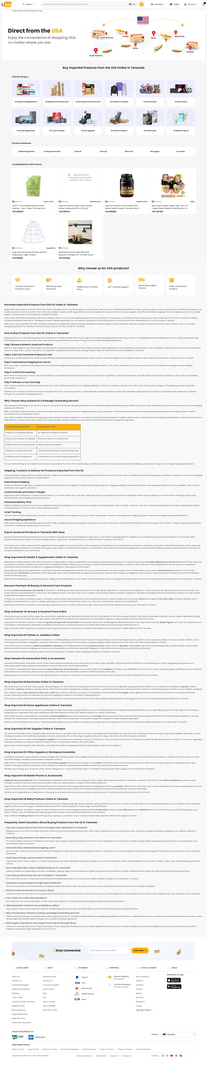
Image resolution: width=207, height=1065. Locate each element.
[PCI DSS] (17, 1037)
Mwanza (139, 981)
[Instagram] (167, 1056)
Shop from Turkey (125, 1049)
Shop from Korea (89, 1049)
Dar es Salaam (142, 976)
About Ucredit (49, 1001)
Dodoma (140, 997)
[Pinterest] (181, 1056)
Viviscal (52, 151)
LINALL (192, 202)
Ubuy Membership (20, 1014)
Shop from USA (18, 1049)
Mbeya (139, 993)
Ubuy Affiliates (49, 1006)
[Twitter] (176, 1056)
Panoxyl (77, 151)
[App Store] (174, 981)
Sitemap (15, 993)
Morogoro (140, 1001)
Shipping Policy (18, 1006)
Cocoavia (154, 151)
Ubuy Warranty (18, 1018)
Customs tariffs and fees (23, 1001)
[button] (158, 4)
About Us (16, 976)
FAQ (44, 997)
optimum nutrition (96, 202)
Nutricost (103, 151)
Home (14, 11)
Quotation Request (20, 985)
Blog (45, 993)
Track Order (17, 997)
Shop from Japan (50, 1049)
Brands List (47, 981)
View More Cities (143, 1010)
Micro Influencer (19, 1010)
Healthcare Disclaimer (21, 1022)
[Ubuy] (6, 4)
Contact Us (17, 981)
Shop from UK (33, 1049)
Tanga (139, 1006)
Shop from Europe (143, 1049)
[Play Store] (174, 987)
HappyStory (50, 248)
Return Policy (48, 989)
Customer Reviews (51, 985)
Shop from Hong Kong (69, 1049)
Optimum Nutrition (142, 202)
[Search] (141, 4)
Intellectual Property (21, 989)
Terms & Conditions (84, 1056)
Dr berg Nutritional (26, 151)
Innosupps (129, 151)
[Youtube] (171, 1056)
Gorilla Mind (180, 151)
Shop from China (107, 1049)
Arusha (139, 989)
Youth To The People (49, 202)
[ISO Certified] (35, 1037)
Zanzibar (140, 985)
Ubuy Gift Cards (50, 1010)
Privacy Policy (101, 1056)
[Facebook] (162, 1056)
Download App (49, 976)
